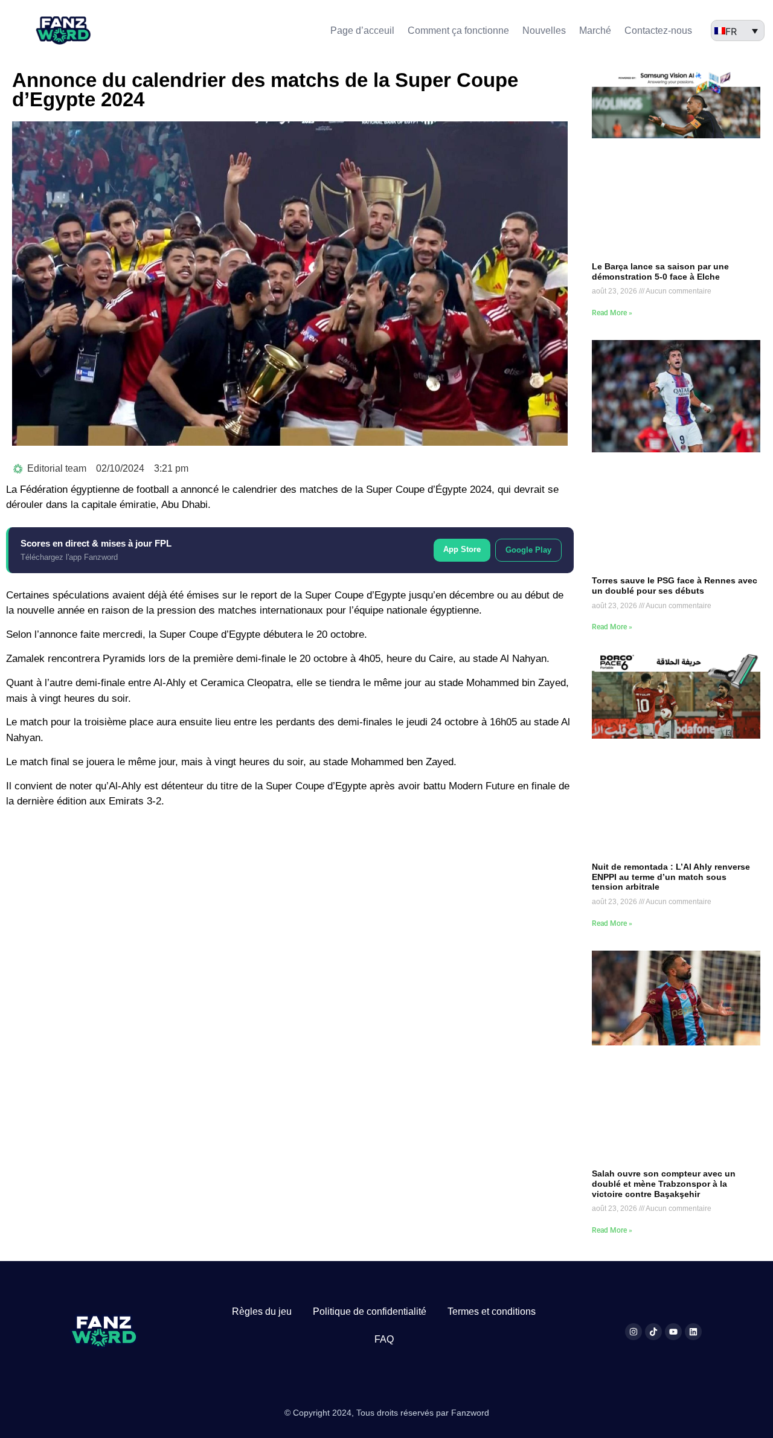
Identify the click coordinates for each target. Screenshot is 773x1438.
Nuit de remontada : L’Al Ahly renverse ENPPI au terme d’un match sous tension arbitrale (671, 877)
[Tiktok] (653, 1331)
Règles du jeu (262, 1311)
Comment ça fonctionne (458, 30)
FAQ (384, 1339)
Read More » (612, 313)
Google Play (528, 549)
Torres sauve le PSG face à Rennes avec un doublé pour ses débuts (674, 585)
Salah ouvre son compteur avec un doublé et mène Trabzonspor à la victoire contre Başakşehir (664, 1184)
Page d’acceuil (362, 30)
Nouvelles (544, 30)
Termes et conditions (491, 1311)
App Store (462, 549)
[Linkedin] (693, 1331)
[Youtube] (673, 1331)
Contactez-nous (658, 30)
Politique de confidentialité (369, 1311)
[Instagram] (633, 1331)
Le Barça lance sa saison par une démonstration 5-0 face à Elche (660, 271)
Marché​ (595, 30)
